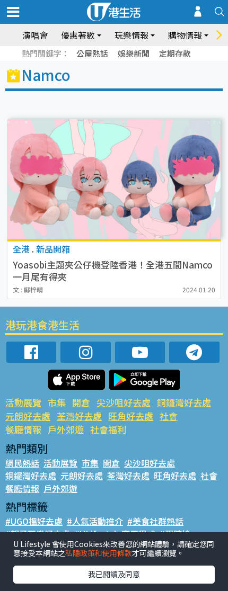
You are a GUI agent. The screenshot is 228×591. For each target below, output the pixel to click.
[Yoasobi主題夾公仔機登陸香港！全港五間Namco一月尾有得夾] (114, 179)
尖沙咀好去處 (124, 402)
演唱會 (35, 35)
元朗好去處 (27, 416)
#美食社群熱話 (155, 521)
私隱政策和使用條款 (98, 553)
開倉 (81, 402)
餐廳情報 (23, 429)
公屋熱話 (92, 53)
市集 (57, 402)
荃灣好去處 (79, 416)
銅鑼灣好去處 (184, 402)
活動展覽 (23, 402)
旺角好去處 (130, 416)
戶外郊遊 (66, 429)
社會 (169, 416)
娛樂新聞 (134, 53)
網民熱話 (22, 462)
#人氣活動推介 (95, 521)
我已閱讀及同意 (114, 574)
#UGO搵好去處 (34, 521)
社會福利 (108, 429)
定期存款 (175, 53)
